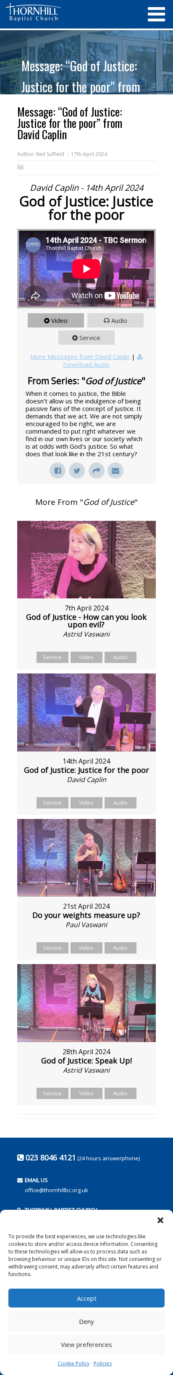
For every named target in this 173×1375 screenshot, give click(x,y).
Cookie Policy (73, 1363)
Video (59, 320)
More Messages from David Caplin (80, 356)
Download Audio (86, 364)
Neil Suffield (50, 154)
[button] (160, 1220)
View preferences (86, 1344)
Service (89, 337)
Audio (119, 320)
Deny (86, 1321)
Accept (87, 1298)
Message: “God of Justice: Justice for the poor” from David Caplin (80, 86)
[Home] (71, 12)
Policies (103, 1363)
